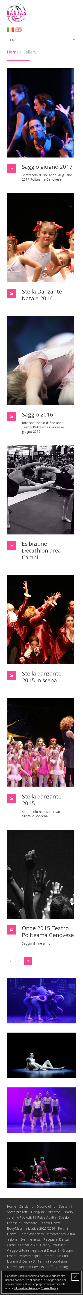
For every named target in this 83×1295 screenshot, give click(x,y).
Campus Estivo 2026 (22, 1245)
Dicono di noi (46, 1206)
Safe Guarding (57, 1267)
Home (13, 52)
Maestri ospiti (30, 1256)
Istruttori (55, 1212)
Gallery (45, 1245)
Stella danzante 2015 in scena (41, 677)
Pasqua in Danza (57, 1239)
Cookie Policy (49, 1288)
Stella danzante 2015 (41, 800)
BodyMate (15, 1228)
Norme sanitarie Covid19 (26, 1267)
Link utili (63, 1256)
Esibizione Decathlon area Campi (41, 550)
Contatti (48, 1256)
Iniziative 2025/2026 (40, 1228)
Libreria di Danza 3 (21, 1261)
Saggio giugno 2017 (47, 166)
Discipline (38, 1212)
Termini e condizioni (53, 1261)
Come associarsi (32, 1234)
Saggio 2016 (37, 414)
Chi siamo (27, 1206)
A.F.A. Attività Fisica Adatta (37, 1217)
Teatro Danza (51, 1223)
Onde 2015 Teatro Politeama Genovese (48, 931)
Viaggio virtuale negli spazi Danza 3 (33, 1250)
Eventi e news (31, 1239)
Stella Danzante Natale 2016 (42, 295)
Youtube (59, 1245)
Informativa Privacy (26, 1288)
